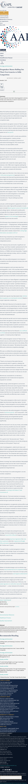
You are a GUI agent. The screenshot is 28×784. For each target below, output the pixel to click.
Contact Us (13, 731)
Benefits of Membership (6, 716)
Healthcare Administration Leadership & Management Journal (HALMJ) (8, 706)
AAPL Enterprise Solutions (11, 777)
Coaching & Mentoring (9, 691)
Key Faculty (8, 730)
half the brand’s (9, 412)
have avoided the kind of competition (13, 569)
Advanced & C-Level (8, 687)
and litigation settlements (19, 573)
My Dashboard (4, 718)
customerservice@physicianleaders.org (8, 765)
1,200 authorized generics (6, 175)
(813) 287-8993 (3, 763)
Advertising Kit (9, 783)
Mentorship (8, 721)
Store (1, 23)
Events (5, 688)
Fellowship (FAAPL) (9, 723)
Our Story (2, 728)
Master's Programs (8, 690)
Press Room (8, 731)
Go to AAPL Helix (3, 10)
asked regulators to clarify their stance (10, 584)
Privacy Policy (3, 783)
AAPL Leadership (9, 728)
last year (10, 132)
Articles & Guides (7, 700)
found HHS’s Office (10, 535)
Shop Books (8, 711)
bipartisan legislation (15, 539)
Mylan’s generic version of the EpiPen (17, 208)
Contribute (17, 606)
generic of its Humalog (11, 216)
